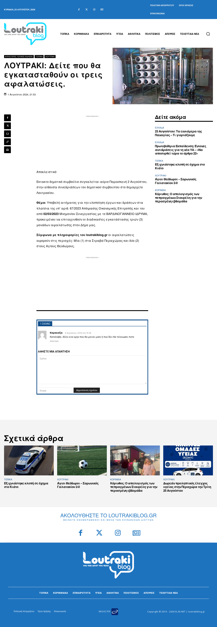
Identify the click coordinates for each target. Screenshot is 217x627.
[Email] (7, 133)
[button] (208, 34)
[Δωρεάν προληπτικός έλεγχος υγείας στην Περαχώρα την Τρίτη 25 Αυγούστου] (188, 460)
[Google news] (102, 10)
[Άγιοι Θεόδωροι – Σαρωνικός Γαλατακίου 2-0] (82, 460)
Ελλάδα (159, 127)
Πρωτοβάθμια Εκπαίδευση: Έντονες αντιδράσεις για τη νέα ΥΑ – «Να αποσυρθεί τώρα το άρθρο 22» (180, 150)
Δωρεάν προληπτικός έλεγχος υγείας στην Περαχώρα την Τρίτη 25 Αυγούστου (187, 487)
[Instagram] (94, 10)
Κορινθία (160, 190)
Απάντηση (54, 341)
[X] (7, 125)
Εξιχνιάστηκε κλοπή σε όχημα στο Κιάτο (180, 166)
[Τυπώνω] (7, 149)
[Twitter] (87, 10)
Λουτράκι (50, 56)
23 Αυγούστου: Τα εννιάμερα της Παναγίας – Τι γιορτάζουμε (178, 133)
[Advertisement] (92, 142)
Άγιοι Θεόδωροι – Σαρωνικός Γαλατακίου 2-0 (175, 181)
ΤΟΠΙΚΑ (39, 56)
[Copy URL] (7, 141)
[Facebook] (79, 10)
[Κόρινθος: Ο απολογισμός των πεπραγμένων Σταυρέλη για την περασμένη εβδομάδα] (135, 460)
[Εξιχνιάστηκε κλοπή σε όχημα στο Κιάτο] (29, 460)
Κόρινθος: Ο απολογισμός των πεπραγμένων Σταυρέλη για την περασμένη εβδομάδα (178, 197)
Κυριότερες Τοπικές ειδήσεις (19, 56)
